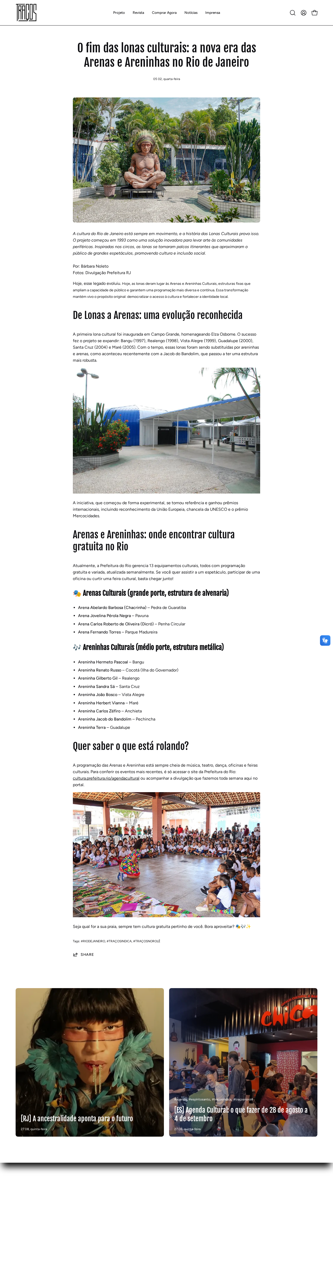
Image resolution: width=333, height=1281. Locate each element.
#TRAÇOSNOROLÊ (146, 941)
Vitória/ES (87, 1226)
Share (87, 954)
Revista (22, 1209)
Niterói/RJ (87, 1217)
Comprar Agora (30, 1217)
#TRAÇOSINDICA (119, 941)
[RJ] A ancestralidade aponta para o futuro (77, 1118)
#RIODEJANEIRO (93, 941)
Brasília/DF (88, 1200)
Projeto (22, 1200)
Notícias (23, 1226)
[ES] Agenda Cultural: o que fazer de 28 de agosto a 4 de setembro (241, 1114)
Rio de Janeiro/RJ (94, 1209)
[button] (138, 12)
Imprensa (24, 1235)
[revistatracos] (26, 12)
